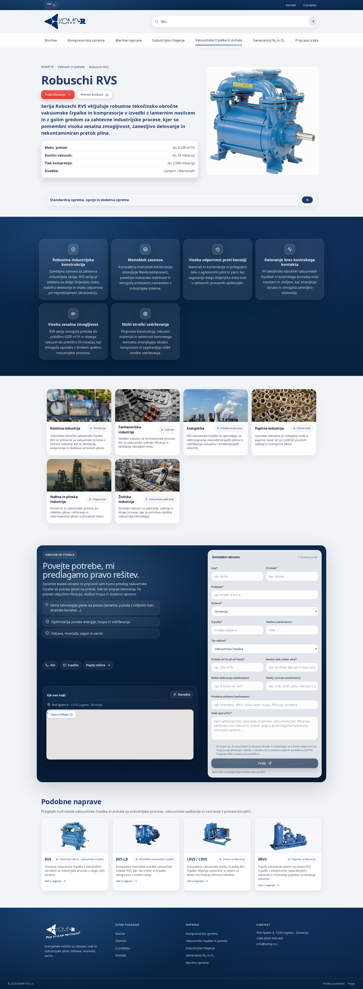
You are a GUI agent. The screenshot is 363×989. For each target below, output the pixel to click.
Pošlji (262, 763)
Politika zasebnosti (334, 983)
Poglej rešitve (95, 665)
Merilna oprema (197, 963)
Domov (120, 934)
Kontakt (291, 5)
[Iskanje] (312, 21)
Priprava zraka (306, 40)
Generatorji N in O (200, 955)
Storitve (51, 40)
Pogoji (351, 983)
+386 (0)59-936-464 (269, 938)
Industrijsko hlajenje (168, 40)
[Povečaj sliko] (310, 167)
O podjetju (309, 5)
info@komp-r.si (267, 944)
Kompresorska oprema (86, 40)
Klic (52, 665)
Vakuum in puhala (71, 67)
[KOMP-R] (65, 21)
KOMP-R (47, 67)
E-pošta (73, 665)
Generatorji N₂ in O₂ (269, 40)
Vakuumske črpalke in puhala (218, 40)
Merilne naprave (129, 40)
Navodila (184, 694)
